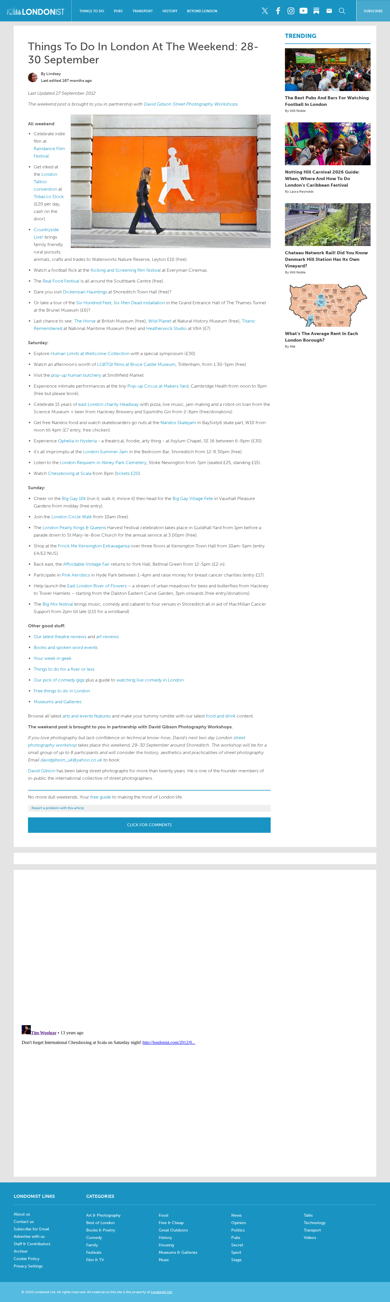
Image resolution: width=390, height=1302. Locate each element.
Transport (142, 11)
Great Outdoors (173, 1230)
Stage (236, 1259)
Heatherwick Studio (166, 328)
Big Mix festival (58, 604)
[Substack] (316, 11)
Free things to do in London (62, 691)
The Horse (85, 321)
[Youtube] (303, 11)
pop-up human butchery (76, 375)
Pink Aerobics (76, 575)
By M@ (290, 346)
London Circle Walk (71, 516)
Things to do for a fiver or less (64, 669)
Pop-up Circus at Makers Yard (157, 386)
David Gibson (41, 770)
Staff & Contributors (32, 1243)
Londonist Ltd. (161, 1292)
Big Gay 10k (74, 498)
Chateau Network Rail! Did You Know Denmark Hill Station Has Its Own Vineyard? (326, 259)
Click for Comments (149, 825)
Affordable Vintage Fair (86, 564)
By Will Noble (295, 110)
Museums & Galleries (178, 1252)
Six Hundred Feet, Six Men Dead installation (120, 302)
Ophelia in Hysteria (77, 441)
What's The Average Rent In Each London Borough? (321, 337)
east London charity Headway (108, 404)
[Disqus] (195, 1094)
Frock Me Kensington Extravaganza (94, 546)
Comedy (94, 1237)
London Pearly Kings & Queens (74, 527)
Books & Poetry (100, 1230)
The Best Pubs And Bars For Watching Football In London (327, 101)
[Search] (342, 11)
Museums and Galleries (57, 701)
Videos (310, 1237)
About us (22, 1214)
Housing (166, 1245)
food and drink (221, 716)
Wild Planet (159, 321)
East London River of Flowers (97, 585)
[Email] (329, 11)
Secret (237, 1245)
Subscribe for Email (31, 1229)
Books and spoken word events (66, 647)
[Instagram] (290, 11)
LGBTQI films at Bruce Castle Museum (136, 364)
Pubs (118, 11)
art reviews (107, 636)
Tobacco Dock (49, 196)
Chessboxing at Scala (69, 473)
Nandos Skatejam (178, 422)
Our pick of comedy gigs (59, 680)
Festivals (93, 1252)
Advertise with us (29, 1236)
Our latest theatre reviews (60, 636)
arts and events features (87, 716)
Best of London (100, 1222)
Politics (238, 1230)
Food (163, 1215)
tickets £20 (127, 473)
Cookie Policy (26, 1258)
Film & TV (95, 1259)
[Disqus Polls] (195, 947)
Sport (236, 1252)
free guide (100, 797)
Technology (314, 1222)
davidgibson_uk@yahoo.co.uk (71, 760)
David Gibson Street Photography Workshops (191, 104)
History (169, 11)
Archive (20, 1251)
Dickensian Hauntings (85, 292)
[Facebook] (278, 11)
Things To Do (91, 11)
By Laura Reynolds (299, 191)
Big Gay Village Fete (192, 498)
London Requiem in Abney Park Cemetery (103, 462)
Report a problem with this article (57, 808)
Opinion (238, 1222)
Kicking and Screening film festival (126, 270)
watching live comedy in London (150, 680)
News (236, 1215)
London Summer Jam (105, 451)
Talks (308, 1215)
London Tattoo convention (45, 182)
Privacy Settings (28, 1266)
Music (164, 1259)
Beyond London (202, 11)
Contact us (24, 1221)
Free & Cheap (171, 1222)
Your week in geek (52, 658)
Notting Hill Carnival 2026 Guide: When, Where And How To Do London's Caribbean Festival (322, 178)
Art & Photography (103, 1215)
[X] (265, 11)
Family (92, 1245)
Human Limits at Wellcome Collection (90, 353)
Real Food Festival (61, 281)
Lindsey (53, 73)
